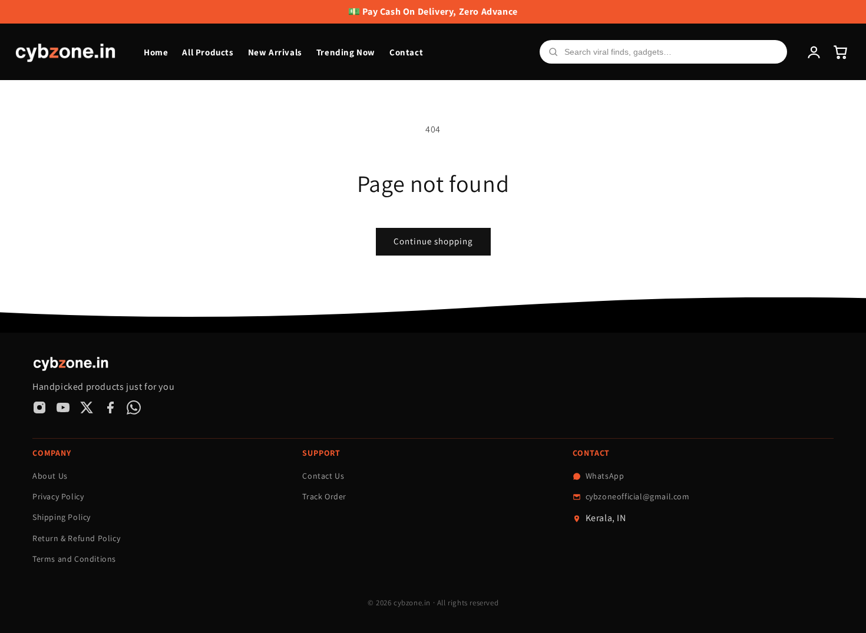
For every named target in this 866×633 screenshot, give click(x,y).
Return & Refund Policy (76, 538)
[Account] (814, 52)
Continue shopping (433, 241)
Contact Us (323, 475)
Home (156, 52)
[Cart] (840, 52)
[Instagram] (39, 407)
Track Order (324, 496)
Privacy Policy (58, 496)
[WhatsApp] (134, 407)
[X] (87, 407)
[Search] (553, 52)
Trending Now (345, 52)
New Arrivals (275, 52)
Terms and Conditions (74, 559)
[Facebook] (110, 407)
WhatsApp (605, 475)
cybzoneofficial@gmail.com (638, 496)
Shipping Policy (61, 517)
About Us (50, 475)
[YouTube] (63, 407)
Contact (406, 52)
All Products (207, 52)
